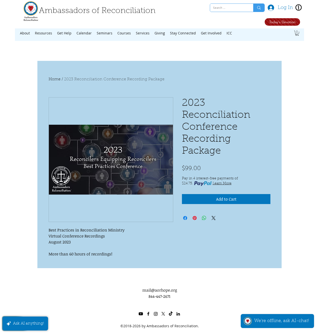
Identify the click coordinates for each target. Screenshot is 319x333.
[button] (24, 33)
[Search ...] (258, 8)
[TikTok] (170, 313)
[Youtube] (140, 313)
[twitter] (163, 313)
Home (55, 79)
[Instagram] (155, 313)
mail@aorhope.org (159, 290)
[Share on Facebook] (185, 218)
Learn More (222, 183)
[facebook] (148, 313)
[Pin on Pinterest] (195, 218)
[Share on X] (214, 218)
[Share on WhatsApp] (204, 218)
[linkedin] (178, 313)
